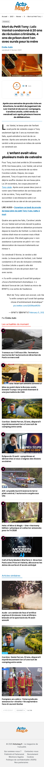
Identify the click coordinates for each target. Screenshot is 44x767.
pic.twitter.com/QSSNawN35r (26, 305)
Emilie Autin (7, 47)
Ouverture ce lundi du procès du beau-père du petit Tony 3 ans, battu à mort (21, 211)
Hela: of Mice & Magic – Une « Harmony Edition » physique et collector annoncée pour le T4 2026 (21, 528)
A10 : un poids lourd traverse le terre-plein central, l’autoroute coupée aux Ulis (20, 493)
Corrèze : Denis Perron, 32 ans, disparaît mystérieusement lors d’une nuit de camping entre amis (21, 424)
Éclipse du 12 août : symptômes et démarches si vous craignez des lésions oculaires (21, 459)
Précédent (8, 710)
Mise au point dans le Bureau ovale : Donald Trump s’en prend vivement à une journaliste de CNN (20, 390)
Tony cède (7, 187)
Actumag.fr (17, 744)
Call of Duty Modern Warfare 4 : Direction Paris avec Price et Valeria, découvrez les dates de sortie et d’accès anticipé (22, 562)
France (6, 21)
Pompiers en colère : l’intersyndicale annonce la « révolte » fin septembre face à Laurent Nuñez (20, 701)
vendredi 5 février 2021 (12, 50)
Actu (5, 653)
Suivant (20, 710)
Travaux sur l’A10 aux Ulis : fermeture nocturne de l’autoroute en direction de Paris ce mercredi (21, 355)
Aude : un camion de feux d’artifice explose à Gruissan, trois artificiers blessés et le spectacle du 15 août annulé (19, 616)
